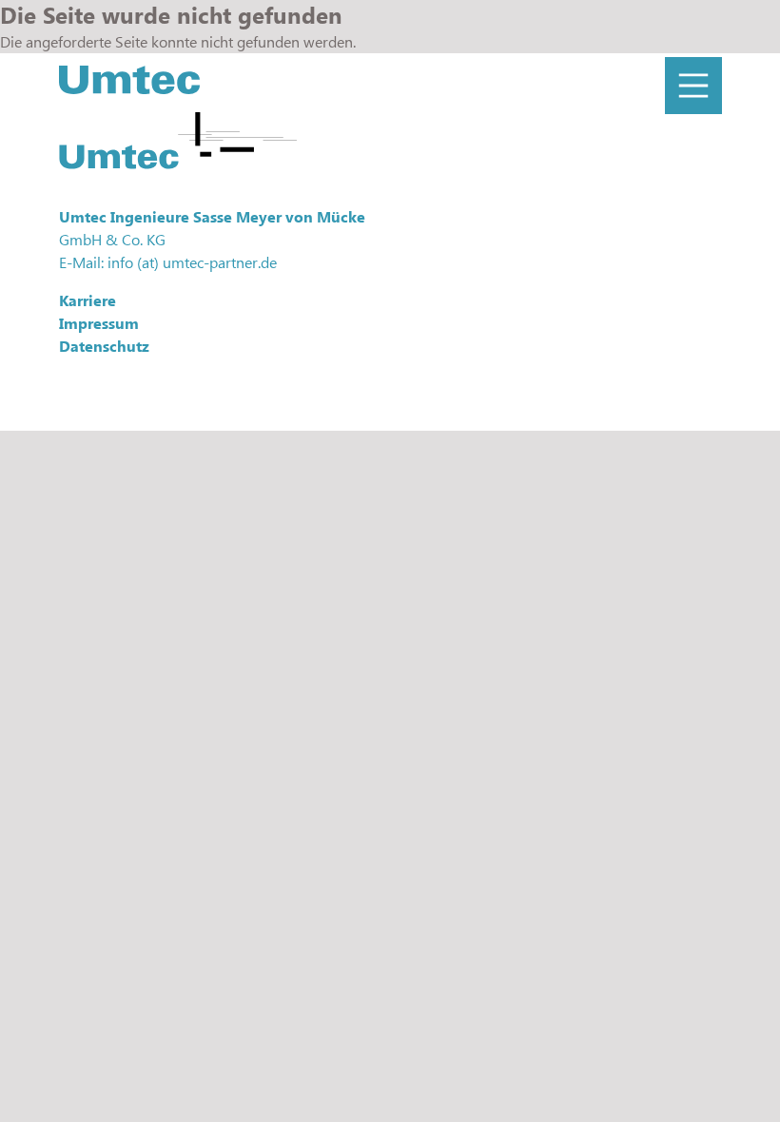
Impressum (99, 323)
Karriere (87, 300)
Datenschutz (104, 346)
